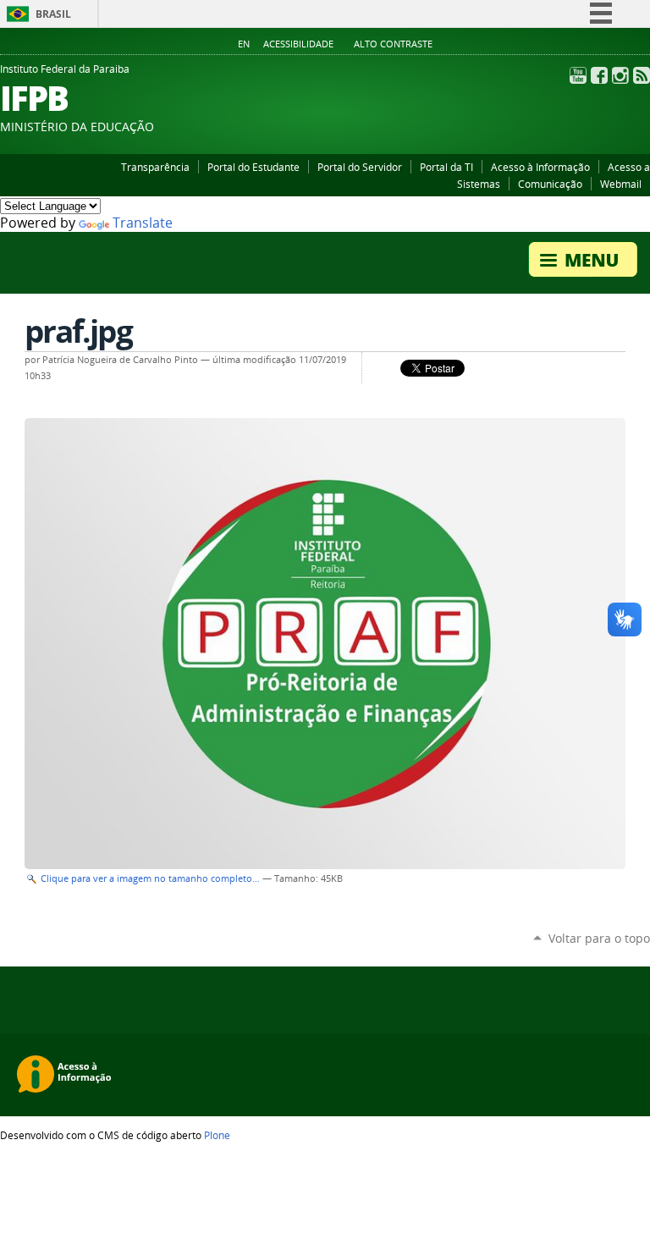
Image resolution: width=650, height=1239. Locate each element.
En (244, 44)
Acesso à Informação (540, 166)
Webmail (621, 183)
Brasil (53, 14)
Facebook (599, 75)
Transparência (155, 166)
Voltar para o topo (599, 938)
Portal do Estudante (253, 166)
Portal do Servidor (359, 166)
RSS (641, 75)
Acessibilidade (298, 44)
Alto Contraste (393, 44)
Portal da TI (446, 166)
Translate (143, 223)
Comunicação (550, 183)
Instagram (620, 75)
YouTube (578, 75)
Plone (217, 1135)
